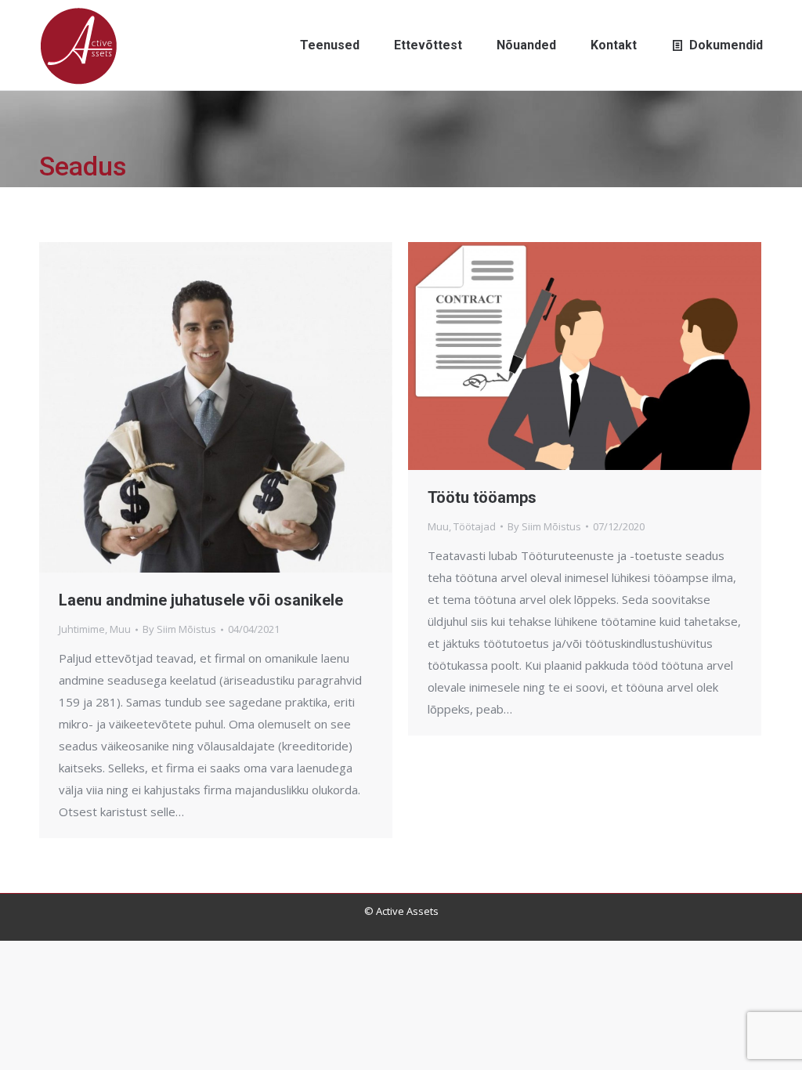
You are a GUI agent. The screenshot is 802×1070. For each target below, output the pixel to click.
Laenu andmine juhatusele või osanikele (201, 600)
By (179, 629)
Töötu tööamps (482, 497)
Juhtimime (82, 629)
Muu (120, 629)
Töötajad (474, 526)
